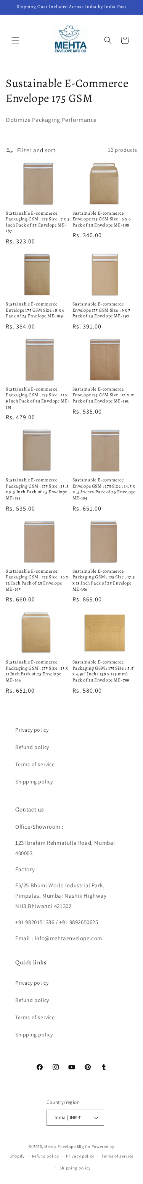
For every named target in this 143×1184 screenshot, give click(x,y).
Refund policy (32, 747)
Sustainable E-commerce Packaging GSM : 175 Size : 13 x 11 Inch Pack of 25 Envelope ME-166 (37, 671)
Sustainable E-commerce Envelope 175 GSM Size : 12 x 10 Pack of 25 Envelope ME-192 (103, 395)
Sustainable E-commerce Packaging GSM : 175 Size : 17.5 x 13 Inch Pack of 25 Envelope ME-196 (103, 580)
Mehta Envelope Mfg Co (67, 1146)
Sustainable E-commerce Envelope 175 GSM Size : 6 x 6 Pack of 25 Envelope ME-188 (101, 219)
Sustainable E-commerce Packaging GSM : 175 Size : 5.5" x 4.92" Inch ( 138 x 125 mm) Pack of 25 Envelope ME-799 (103, 671)
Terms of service (35, 764)
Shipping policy (34, 781)
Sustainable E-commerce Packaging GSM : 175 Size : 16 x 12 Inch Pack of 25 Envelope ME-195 (37, 580)
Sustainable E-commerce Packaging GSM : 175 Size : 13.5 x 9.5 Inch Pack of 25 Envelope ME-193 (37, 489)
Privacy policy (31, 729)
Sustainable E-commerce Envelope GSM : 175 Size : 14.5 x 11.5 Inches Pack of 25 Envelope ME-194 (104, 489)
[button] (15, 40)
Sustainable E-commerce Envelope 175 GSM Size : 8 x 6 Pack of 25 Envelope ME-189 (35, 310)
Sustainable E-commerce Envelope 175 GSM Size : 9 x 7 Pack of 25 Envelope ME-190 (101, 310)
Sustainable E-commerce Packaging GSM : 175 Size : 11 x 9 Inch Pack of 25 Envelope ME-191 (38, 398)
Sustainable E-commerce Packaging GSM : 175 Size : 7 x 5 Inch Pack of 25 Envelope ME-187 (37, 222)
